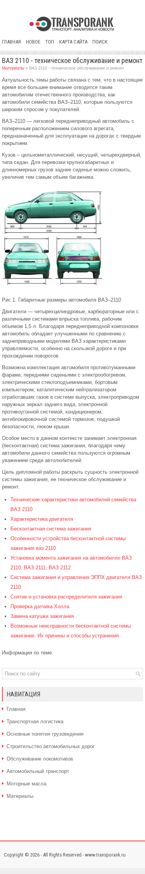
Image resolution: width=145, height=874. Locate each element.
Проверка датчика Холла (39, 606)
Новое (33, 42)
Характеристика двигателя (41, 519)
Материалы (13, 68)
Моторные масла (26, 784)
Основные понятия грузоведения (45, 734)
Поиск (99, 42)
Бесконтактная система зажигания (50, 529)
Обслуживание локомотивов (40, 759)
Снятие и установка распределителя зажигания (66, 597)
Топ (49, 42)
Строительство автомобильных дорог (51, 746)
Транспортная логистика (35, 721)
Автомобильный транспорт (38, 771)
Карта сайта (73, 42)
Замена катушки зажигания (42, 616)
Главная (11, 42)
